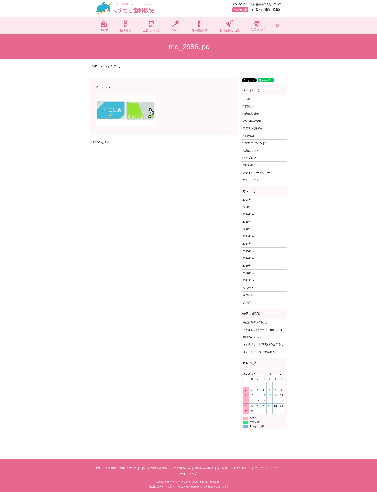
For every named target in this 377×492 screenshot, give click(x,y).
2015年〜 (248, 251)
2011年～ (248, 221)
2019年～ (248, 265)
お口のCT (248, 135)
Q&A (175, 30)
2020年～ (248, 273)
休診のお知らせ (252, 337)
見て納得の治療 (229, 30)
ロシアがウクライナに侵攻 (258, 351)
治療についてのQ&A (254, 143)
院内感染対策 (199, 30)
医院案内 (125, 30)
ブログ (246, 302)
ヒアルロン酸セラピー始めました (263, 329)
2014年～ (248, 243)
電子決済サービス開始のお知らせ (263, 344)
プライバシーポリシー (256, 172)
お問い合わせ (250, 165)
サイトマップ (250, 179)
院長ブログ (258, 29)
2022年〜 (248, 287)
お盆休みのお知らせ (254, 322)
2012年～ (248, 228)
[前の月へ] (270, 374)
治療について (151, 30)
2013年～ (248, 236)
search (277, 25)
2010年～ (248, 214)
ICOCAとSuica (102, 142)
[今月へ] (275, 374)
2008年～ (248, 199)
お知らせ (247, 295)
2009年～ (248, 206)
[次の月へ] (281, 374)
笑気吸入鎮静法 (252, 128)
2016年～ (248, 258)
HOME (104, 30)
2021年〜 (248, 280)
